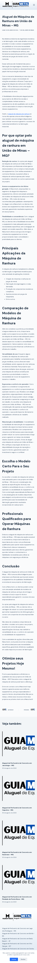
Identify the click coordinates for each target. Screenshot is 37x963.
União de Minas (29, 30)
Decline (23, 959)
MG (23, 30)
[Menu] (34, 5)
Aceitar (14, 959)
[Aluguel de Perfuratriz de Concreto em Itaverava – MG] (18, 833)
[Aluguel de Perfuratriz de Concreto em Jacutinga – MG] (18, 744)
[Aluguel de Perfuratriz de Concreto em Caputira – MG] (18, 788)
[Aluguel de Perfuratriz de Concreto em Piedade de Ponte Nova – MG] (18, 877)
